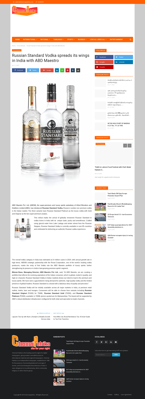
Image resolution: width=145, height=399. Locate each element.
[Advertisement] (94, 20)
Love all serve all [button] (97, 39)
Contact (109, 395)
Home (17, 39)
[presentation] (125, 145)
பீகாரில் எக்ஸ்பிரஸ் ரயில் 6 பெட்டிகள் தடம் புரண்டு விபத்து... (120, 81)
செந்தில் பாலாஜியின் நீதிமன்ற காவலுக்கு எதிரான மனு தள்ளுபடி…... (120, 104)
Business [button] (81, 39)
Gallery (116, 395)
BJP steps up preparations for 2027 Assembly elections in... (120, 226)
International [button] (29, 39)
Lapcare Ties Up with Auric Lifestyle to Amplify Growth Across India (31, 318)
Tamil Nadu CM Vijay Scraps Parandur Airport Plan (117, 195)
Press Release (21, 45)
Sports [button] (70, 39)
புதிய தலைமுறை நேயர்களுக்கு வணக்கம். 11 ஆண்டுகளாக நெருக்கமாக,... (117, 93)
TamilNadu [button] (58, 39)
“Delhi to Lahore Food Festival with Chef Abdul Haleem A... (113, 168)
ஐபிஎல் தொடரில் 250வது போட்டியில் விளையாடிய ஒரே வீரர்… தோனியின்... (119, 114)
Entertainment (116, 39)
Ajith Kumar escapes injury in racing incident (120, 237)
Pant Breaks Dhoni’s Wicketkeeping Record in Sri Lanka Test (120, 205)
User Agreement (126, 395)
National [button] (44, 39)
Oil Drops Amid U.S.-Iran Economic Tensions (120, 216)
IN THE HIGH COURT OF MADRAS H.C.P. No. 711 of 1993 (119, 125)
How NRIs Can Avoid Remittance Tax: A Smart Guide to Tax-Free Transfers (71, 318)
